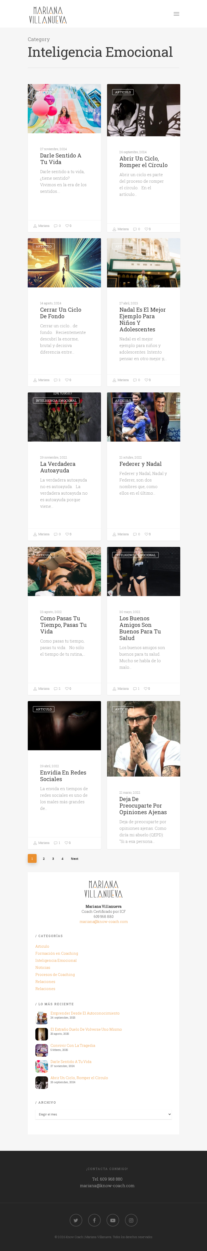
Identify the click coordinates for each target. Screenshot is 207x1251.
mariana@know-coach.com (104, 921)
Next (74, 859)
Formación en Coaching (56, 953)
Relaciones (45, 981)
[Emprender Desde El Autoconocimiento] (41, 1018)
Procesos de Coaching (55, 974)
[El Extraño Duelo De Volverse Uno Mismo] (41, 1034)
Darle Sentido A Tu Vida (70, 1061)
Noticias (42, 967)
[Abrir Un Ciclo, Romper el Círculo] (41, 1082)
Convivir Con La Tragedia (72, 1045)
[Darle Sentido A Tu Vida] (41, 1066)
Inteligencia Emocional (56, 400)
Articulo (43, 92)
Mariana (43, 226)
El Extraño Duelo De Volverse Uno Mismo (86, 1029)
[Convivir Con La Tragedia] (41, 1050)
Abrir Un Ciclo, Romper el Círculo (79, 1078)
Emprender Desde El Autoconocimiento (85, 1013)
